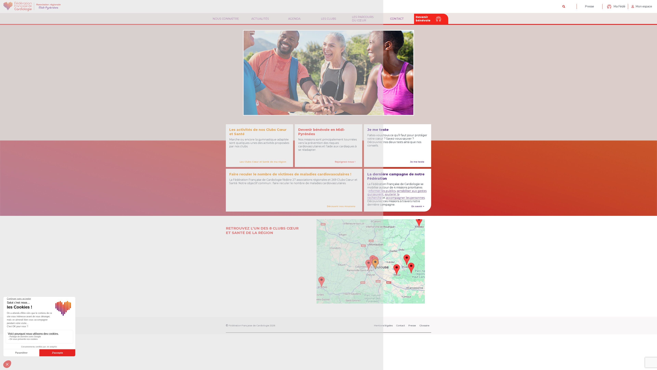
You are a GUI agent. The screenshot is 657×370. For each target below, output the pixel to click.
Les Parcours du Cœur (363, 18)
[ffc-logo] (34, 6)
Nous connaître (226, 18)
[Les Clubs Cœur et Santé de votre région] (370, 261)
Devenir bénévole (423, 18)
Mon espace (644, 6)
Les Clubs (328, 18)
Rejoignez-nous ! (345, 162)
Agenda (294, 18)
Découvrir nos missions (341, 206)
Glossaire (424, 325)
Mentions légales (383, 325)
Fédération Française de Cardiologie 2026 (252, 325)
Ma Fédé (619, 6)
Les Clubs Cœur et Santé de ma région (263, 162)
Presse (589, 6)
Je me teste (417, 162)
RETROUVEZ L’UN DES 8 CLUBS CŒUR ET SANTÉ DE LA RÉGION (262, 230)
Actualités (260, 18)
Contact (397, 18)
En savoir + (417, 206)
